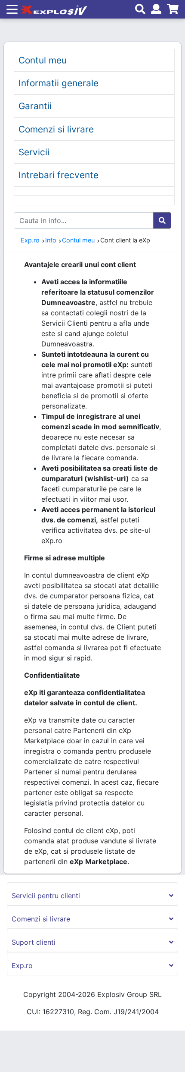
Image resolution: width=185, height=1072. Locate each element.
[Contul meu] (155, 10)
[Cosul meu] (171, 10)
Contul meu (42, 60)
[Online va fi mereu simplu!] (52, 9)
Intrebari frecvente (58, 175)
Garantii (35, 106)
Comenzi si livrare (56, 129)
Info (50, 240)
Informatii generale (58, 83)
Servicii (33, 152)
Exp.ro (30, 240)
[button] (92, 893)
